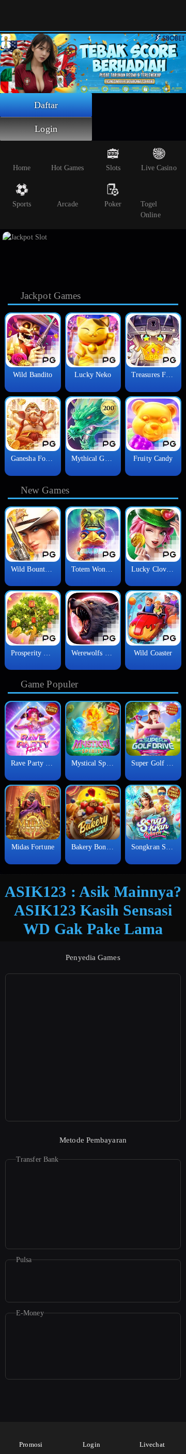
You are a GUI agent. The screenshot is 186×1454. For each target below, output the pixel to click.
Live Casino (159, 168)
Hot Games (67, 168)
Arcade (67, 204)
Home (21, 168)
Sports (22, 204)
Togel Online (151, 209)
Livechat (152, 1444)
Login (46, 129)
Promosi (30, 1444)
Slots (113, 168)
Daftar (46, 105)
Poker (113, 204)
